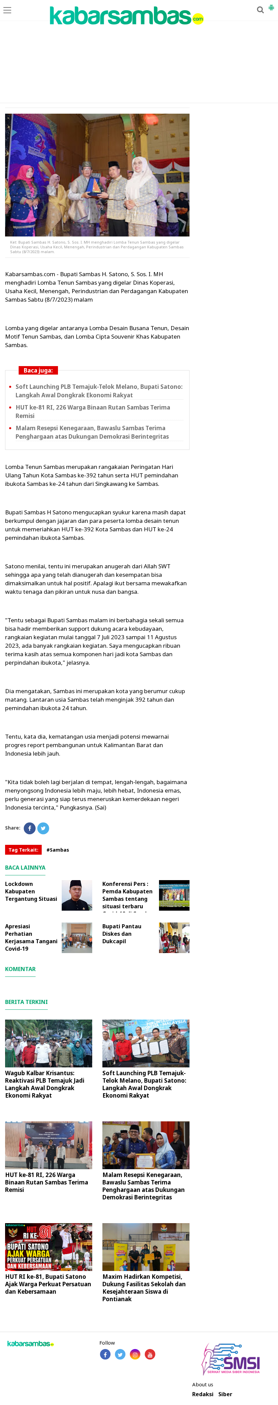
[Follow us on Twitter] (120, 1354)
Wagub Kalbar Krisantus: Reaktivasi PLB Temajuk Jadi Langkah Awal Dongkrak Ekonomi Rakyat (44, 1084)
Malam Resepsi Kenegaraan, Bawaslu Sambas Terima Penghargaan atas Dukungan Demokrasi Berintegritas (92, 432)
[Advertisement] (139, 51)
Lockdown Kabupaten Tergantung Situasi (31, 891)
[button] (271, 4)
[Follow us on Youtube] (150, 1354)
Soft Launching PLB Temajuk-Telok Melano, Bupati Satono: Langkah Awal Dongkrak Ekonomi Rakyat (99, 391)
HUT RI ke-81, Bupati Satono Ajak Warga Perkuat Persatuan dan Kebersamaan (48, 1284)
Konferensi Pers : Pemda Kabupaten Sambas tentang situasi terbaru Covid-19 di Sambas (128, 898)
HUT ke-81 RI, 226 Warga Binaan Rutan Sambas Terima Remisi (46, 1182)
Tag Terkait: (23, 850)
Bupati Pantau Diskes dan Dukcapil (121, 934)
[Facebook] (30, 828)
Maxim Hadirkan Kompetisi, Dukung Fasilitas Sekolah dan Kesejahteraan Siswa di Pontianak (144, 1288)
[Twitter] (43, 828)
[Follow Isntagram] (135, 1354)
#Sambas (57, 850)
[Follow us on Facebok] (105, 1354)
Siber (225, 1394)
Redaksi (203, 1394)
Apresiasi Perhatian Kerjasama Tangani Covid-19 (31, 937)
